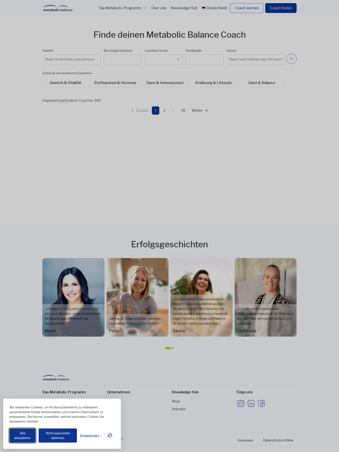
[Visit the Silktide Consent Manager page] (110, 435)
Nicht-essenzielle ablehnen (58, 435)
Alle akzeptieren (22, 435)
